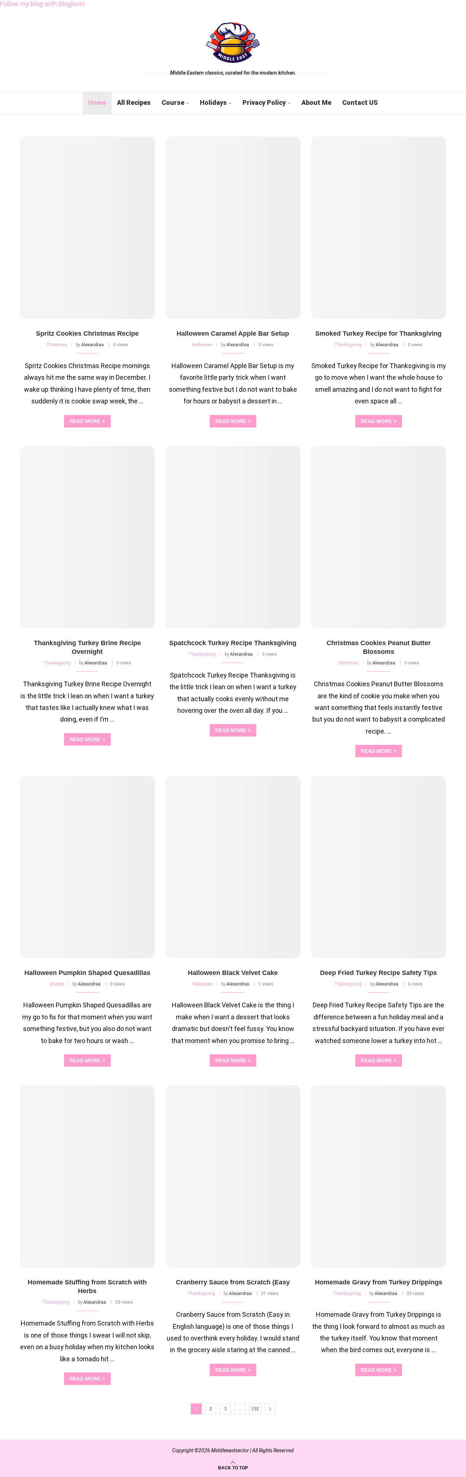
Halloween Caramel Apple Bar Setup (233, 333)
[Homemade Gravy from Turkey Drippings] (378, 1176)
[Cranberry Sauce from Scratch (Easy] (233, 1176)
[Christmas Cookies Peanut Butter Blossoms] (378, 537)
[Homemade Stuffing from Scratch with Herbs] (87, 1176)
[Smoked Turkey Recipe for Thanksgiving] (378, 228)
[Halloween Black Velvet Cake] (233, 867)
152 (255, 1408)
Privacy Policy (264, 102)
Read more (85, 421)
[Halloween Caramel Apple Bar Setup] (233, 228)
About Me (316, 102)
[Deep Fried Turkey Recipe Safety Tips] (378, 867)
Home (97, 102)
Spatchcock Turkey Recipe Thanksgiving (232, 643)
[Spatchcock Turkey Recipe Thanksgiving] (233, 537)
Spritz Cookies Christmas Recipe (87, 333)
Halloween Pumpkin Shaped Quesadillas (87, 972)
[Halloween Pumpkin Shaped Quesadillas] (87, 867)
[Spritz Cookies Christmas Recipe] (87, 228)
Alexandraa (92, 344)
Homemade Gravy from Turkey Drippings (378, 1282)
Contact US (360, 102)
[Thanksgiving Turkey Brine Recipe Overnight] (87, 537)
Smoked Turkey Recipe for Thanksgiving (378, 333)
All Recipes (134, 102)
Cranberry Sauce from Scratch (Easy (233, 1282)
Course (173, 102)
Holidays (213, 102)
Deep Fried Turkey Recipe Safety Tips (378, 972)
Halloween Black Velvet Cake (233, 972)
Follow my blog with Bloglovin (42, 4)
